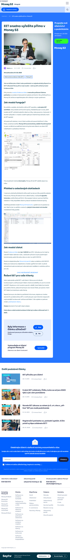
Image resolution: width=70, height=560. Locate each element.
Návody (45, 495)
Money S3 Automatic (26, 205)
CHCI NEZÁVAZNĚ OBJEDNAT (27, 272)
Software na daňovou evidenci (19, 509)
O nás (59, 502)
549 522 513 (6, 482)
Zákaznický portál (25, 261)
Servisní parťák (48, 505)
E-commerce (33, 508)
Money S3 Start (6, 513)
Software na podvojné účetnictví (19, 515)
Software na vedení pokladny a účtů (20, 503)
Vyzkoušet (40, 348)
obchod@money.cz (54, 484)
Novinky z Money (34, 510)
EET (10, 16)
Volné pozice (43, 556)
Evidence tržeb (12, 252)
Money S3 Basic (6, 496)
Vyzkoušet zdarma (59, 41)
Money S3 (29, 77)
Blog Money (33, 492)
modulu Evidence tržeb (19, 92)
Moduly (17, 492)
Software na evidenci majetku (19, 522)
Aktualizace (47, 498)
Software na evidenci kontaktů (19, 496)
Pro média (60, 505)
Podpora (46, 492)
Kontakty (60, 492)
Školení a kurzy (48, 508)
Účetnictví (32, 498)
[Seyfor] (7, 556)
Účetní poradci (62, 495)
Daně (31, 495)
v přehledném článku (14, 302)
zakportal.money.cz (31, 482)
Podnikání (4, 16)
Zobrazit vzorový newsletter (37, 453)
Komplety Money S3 (4, 492)
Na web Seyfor (58, 556)
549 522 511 (50, 482)
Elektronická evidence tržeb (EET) (14, 77)
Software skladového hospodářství (19, 537)
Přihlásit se (63, 459)
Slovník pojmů (48, 515)
